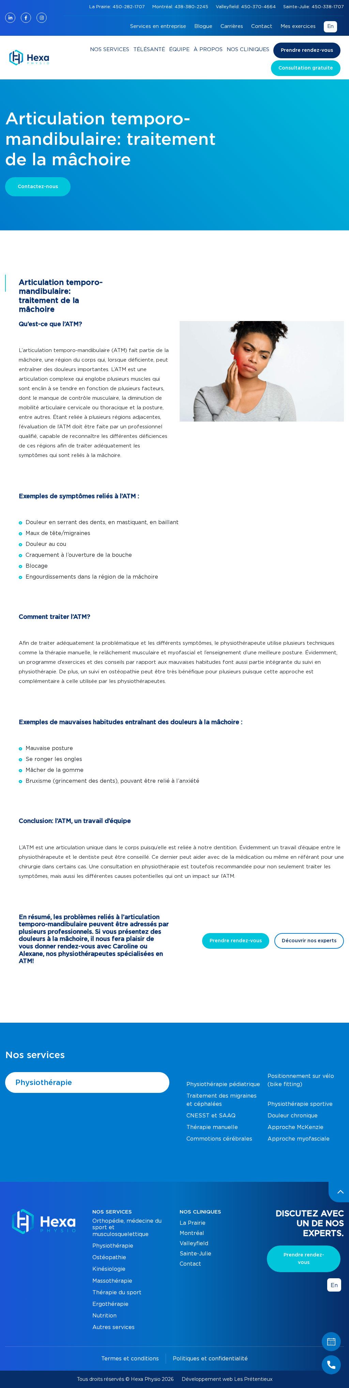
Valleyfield (194, 1243)
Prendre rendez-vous (307, 50)
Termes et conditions (130, 1358)
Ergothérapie (110, 1304)
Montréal (192, 1233)
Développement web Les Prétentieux (227, 1379)
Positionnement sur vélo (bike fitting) (301, 1080)
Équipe (179, 49)
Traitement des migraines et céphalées (221, 1100)
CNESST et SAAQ (211, 1115)
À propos (208, 49)
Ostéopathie (109, 1257)
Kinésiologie (108, 1269)
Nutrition (104, 1315)
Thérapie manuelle (212, 1127)
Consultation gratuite (305, 68)
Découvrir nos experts (309, 941)
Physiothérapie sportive (300, 1104)
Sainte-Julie (195, 1253)
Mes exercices (298, 26)
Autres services (113, 1327)
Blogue (203, 26)
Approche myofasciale (299, 1139)
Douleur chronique (293, 1115)
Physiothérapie (43, 1082)
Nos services (109, 49)
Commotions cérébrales (219, 1139)
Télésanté (149, 49)
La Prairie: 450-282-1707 (117, 7)
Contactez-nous (38, 186)
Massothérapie (112, 1281)
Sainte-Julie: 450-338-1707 (313, 7)
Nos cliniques (248, 49)
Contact (261, 26)
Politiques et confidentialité (210, 1358)
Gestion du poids (290, 1147)
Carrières (232, 26)
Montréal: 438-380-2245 (181, 7)
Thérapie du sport (116, 1292)
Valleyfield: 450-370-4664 (246, 7)
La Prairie (193, 1223)
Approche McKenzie (295, 1127)
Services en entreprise (158, 26)
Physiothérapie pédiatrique (223, 1084)
